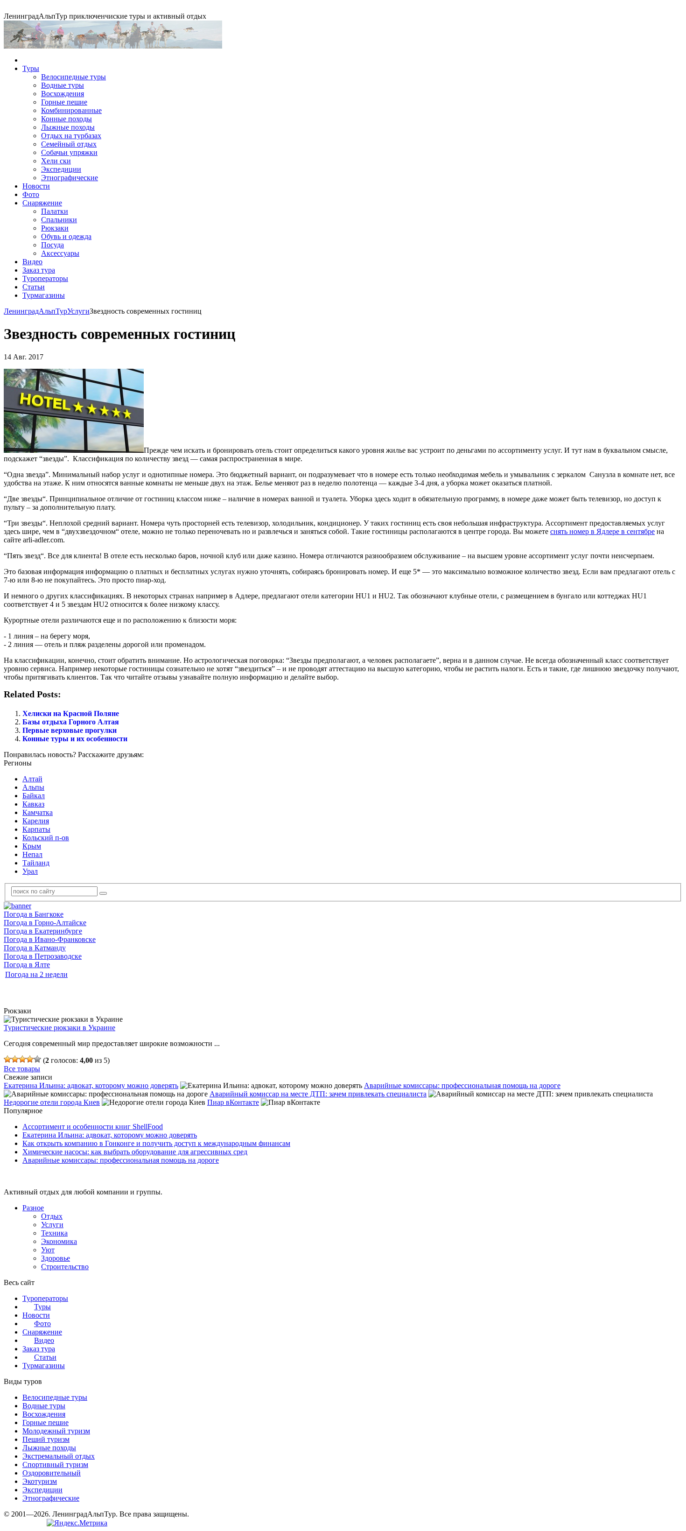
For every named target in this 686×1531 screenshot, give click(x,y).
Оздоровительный (51, 1473)
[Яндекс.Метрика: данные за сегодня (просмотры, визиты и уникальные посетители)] (77, 1523)
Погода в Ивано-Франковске (50, 939)
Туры (30, 68)
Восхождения (62, 94)
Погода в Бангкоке (33, 914)
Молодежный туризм (56, 1431)
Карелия (35, 821)
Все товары (22, 1069)
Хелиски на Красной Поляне (70, 713)
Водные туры (62, 85)
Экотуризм (39, 1481)
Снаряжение (42, 203)
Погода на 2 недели (36, 974)
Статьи (33, 287)
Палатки (54, 211)
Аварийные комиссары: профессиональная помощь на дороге (462, 1085)
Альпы (33, 787)
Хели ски (56, 161)
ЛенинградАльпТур (35, 311)
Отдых (52, 1216)
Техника (54, 1233)
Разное (33, 1208)
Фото (30, 194)
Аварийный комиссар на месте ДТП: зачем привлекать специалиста (318, 1094)
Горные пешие (64, 102)
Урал (30, 871)
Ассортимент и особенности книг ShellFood (92, 1127)
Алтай (32, 779)
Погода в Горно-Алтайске (45, 923)
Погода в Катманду (35, 948)
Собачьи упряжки (69, 152)
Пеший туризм (46, 1439)
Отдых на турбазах (71, 136)
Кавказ (33, 804)
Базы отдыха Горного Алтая (70, 722)
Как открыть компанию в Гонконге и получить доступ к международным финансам (156, 1143)
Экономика (59, 1241)
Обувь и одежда (66, 236)
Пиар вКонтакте (233, 1102)
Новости (36, 186)
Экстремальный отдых (58, 1456)
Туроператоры (45, 278)
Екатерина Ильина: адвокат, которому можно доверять (91, 1085)
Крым (31, 846)
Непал (32, 854)
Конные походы (66, 119)
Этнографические (69, 178)
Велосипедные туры (73, 77)
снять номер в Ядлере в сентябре (602, 531)
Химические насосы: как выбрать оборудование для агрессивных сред (134, 1152)
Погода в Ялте (27, 965)
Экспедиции (61, 169)
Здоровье (55, 1258)
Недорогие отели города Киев (52, 1102)
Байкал (33, 796)
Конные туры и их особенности (74, 739)
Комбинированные (71, 110)
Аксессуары (60, 253)
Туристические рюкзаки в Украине (59, 1028)
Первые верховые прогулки (69, 730)
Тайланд (35, 863)
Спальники (59, 220)
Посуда (52, 245)
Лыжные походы (68, 127)
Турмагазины (43, 295)
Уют (48, 1250)
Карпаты (36, 829)
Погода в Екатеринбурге (43, 931)
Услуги (78, 311)
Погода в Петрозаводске (43, 956)
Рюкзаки (55, 228)
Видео (32, 262)
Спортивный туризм (55, 1464)
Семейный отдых (69, 144)
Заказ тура (38, 270)
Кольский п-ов (45, 838)
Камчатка (37, 812)
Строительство (65, 1267)
